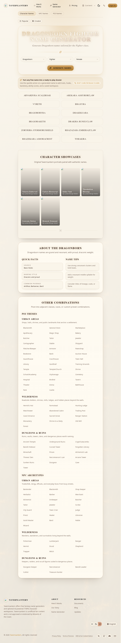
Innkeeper (53, 500)
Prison (51, 452)
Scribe (77, 505)
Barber (52, 494)
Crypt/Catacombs (82, 442)
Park (25, 390)
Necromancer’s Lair (57, 457)
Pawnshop (79, 348)
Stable (51, 343)
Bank (51, 354)
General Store (54, 328)
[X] (98, 636)
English (113, 624)
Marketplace (80, 328)
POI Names (57, 13)
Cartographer (28, 343)
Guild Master (28, 520)
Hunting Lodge (81, 405)
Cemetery (79, 374)
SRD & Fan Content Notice (84, 636)
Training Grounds (82, 364)
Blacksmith (27, 328)
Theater (26, 385)
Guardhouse (28, 359)
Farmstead (53, 405)
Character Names (27, 13)
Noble (77, 520)
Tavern (78, 380)
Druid (51, 546)
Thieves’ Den (28, 457)
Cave (77, 462)
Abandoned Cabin (56, 411)
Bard (51, 520)
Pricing (74, 5)
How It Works (38, 5)
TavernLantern (15, 635)
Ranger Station (81, 416)
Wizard (26, 525)
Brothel (52, 380)
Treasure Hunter (55, 572)
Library (26, 364)
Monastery (27, 421)
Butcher (26, 338)
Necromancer (54, 567)
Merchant (79, 494)
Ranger (78, 541)
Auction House (81, 354)
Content (88, 5)
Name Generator (57, 5)
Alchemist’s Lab (81, 452)
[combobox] (33, 59)
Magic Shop (54, 333)
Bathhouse (79, 385)
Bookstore (27, 354)
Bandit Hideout (29, 447)
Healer (52, 515)
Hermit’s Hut (28, 405)
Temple (26, 369)
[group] (96, 624)
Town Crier (53, 510)
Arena (51, 385)
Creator (38, 21)
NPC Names (43, 13)
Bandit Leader (80, 567)
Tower (25, 468)
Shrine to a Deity (56, 421)
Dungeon (53, 462)
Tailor (51, 338)
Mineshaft (27, 452)
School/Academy (29, 374)
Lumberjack (54, 541)
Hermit (26, 546)
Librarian (79, 515)
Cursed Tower (54, 447)
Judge (77, 510)
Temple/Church (55, 369)
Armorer (52, 348)
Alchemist (27, 500)
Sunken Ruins (28, 462)
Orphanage (53, 374)
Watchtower (28, 411)
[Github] (104, 636)
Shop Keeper (80, 489)
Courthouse (54, 359)
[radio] (92, 624)
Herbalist (26, 494)
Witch (51, 551)
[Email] (115, 636)
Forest (25, 426)
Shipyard (78, 343)
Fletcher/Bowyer (29, 348)
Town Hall (79, 359)
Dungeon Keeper (30, 567)
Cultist (25, 572)
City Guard (27, 510)
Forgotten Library (82, 447)
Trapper (26, 551)
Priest (25, 515)
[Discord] (109, 636)
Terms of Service (68, 636)
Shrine (78, 369)
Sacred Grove (54, 416)
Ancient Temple (29, 442)
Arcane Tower (80, 457)
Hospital (26, 380)
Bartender (27, 489)
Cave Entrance (29, 416)
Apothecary (27, 333)
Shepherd (79, 546)
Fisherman (27, 541)
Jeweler (78, 338)
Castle (51, 390)
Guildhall (53, 364)
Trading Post (80, 411)
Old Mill (78, 421)
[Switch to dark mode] (98, 5)
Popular (25, 21)
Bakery (78, 333)
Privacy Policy (56, 636)
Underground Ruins (57, 442)
